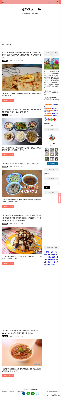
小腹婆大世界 (30, 10)
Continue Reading (8, 100)
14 (22, 223)
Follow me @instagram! (31, 389)
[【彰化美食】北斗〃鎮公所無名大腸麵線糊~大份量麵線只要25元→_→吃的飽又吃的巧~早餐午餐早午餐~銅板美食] (22, 352)
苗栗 (53, 255)
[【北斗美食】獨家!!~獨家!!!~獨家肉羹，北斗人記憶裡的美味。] (22, 183)
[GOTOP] (37, 394)
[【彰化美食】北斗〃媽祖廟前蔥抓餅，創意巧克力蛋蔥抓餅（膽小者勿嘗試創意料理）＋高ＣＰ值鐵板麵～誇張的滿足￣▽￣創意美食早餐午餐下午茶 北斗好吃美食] (22, 240)
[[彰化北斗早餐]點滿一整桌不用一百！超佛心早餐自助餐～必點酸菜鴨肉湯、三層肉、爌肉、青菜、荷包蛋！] (22, 131)
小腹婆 (10, 60)
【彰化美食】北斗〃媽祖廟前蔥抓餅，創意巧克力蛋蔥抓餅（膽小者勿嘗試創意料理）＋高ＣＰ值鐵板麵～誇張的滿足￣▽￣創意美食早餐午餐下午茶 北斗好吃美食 (21, 218)
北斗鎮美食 (4, 60)
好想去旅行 (54, 108)
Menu (4, 2)
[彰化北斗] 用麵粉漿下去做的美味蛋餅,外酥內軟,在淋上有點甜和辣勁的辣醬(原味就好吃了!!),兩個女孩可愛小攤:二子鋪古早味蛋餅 (21, 55)
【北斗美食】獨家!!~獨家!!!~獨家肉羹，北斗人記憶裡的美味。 (21, 164)
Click (59, 198)
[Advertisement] (30, 29)
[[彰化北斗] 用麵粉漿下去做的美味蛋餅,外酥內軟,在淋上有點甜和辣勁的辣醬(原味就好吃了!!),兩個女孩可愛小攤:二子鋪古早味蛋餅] (22, 77)
